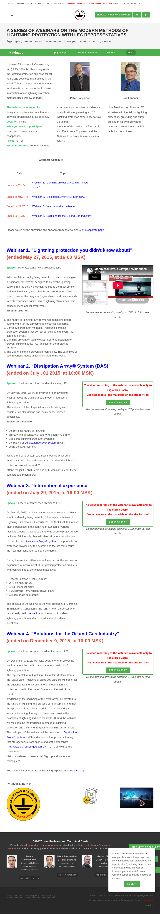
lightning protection (23, 41)
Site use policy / (32, 895)
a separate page (94, 229)
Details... (149, 905)
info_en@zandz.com (29, 878)
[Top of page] (60, 52)
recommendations (54, 41)
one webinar (34, 613)
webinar (38, 41)
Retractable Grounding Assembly (27, 746)
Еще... (131, 52)
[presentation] (4, 805)
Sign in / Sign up (118, 402)
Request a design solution (113, 15)
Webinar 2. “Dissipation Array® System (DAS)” (59, 366)
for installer (85, 41)
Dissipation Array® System (40, 442)
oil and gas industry (102, 41)
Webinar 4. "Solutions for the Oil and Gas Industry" (62, 215)
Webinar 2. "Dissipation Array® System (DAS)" (59, 196)
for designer (70, 41)
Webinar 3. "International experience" (53, 206)
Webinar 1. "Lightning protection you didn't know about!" (69, 250)
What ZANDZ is (14, 895)
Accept (132, 884)
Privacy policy (48, 895)
